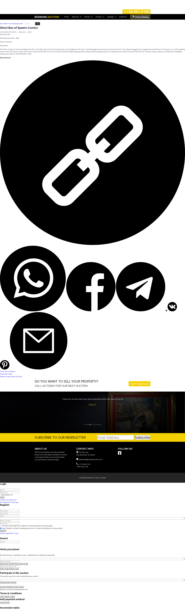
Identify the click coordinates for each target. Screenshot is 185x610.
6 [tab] (93, 424)
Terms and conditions (7, 371)
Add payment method (8, 583)
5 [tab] (91, 424)
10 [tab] (100, 424)
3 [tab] (87, 424)
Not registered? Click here (9, 502)
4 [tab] (89, 424)
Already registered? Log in (9, 533)
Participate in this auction (15, 587)
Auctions (98, 17)
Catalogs (110, 17)
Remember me (7, 495)
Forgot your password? (8, 500)
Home (66, 17)
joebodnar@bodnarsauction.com (90, 459)
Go (38, 23)
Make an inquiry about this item (11, 376)
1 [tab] (84, 424)
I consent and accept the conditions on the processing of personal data (27, 526)
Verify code (4, 569)
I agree (12, 597)
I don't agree (4, 597)
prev (1, 24)
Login (2, 497)
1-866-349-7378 (82, 467)
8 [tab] (97, 424)
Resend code (13, 569)
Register (3, 531)
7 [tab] (95, 424)
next (21, 24)
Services (87, 17)
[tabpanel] (92, 401)
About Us (75, 17)
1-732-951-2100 (136, 11)
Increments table (6, 374)
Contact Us (123, 17)
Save (7, 603)
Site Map (103, 478)
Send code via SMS (7, 564)
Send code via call (21, 564)
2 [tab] (86, 424)
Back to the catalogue (11, 24)
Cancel (2, 587)
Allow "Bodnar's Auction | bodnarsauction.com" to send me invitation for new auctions (32, 528)
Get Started (139, 383)
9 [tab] (98, 424)
